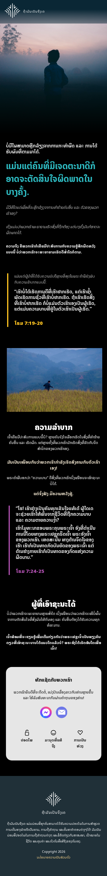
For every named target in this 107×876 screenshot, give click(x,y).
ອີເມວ (61, 712)
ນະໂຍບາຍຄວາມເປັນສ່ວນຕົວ (53, 857)
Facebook (46, 712)
